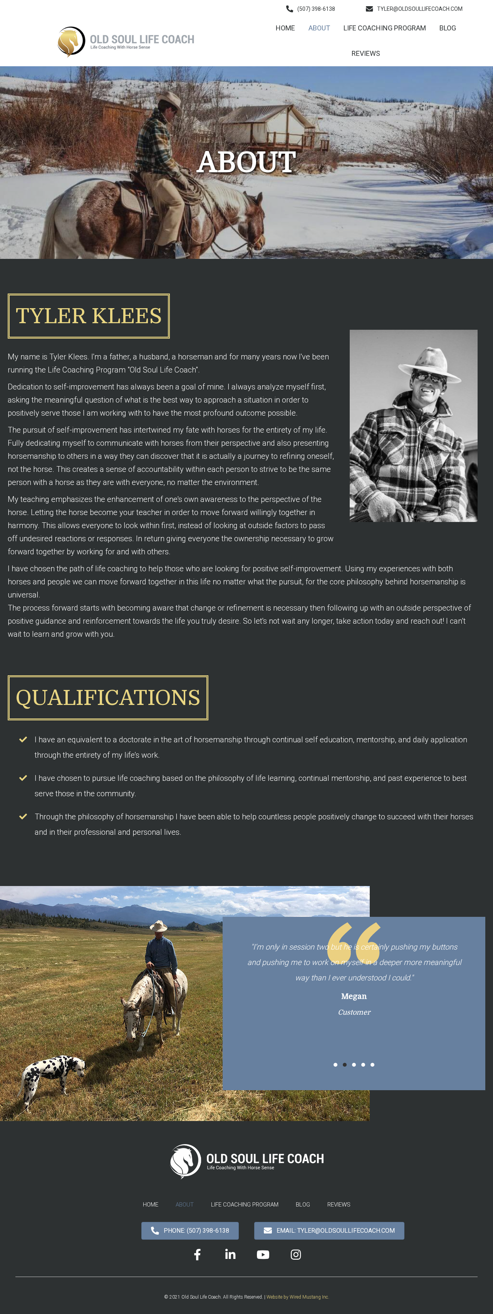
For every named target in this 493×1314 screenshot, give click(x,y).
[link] (285, 28)
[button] (310, 9)
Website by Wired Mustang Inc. (298, 1297)
